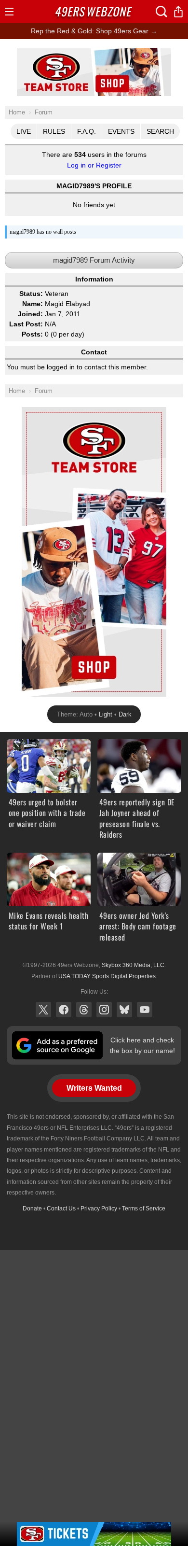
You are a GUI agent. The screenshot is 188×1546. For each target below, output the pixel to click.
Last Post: (26, 324)
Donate (32, 1208)
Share (178, 11)
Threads (84, 1009)
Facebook (63, 1009)
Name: (32, 304)
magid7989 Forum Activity (94, 260)
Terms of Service (143, 1208)
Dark (125, 714)
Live (23, 131)
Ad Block (94, 53)
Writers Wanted (94, 1088)
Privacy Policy (99, 1208)
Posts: (32, 334)
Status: (31, 293)
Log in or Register (94, 165)
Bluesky (124, 1009)
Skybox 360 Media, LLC (133, 965)
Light (105, 714)
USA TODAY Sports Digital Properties (107, 976)
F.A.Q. (86, 131)
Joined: (30, 314)
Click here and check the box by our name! (142, 1045)
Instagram (104, 1009)
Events (121, 131)
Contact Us (61, 1208)
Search (160, 131)
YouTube (144, 1009)
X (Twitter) (43, 1009)
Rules (54, 131)
